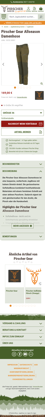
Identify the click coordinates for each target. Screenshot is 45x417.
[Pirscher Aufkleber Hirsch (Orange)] (34, 276)
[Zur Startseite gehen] (11, 9)
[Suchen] (41, 16)
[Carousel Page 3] (17, 306)
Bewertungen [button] (9, 236)
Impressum (13, 365)
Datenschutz (26, 365)
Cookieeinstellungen (22, 379)
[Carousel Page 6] (25, 306)
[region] (22, 66)
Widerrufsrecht (21, 368)
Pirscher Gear (11, 291)
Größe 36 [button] (8, 113)
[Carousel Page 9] (35, 306)
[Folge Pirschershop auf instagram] (14, 354)
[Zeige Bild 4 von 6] (24, 88)
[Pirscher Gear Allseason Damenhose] (22, 64)
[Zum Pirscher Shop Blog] (31, 354)
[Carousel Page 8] (31, 306)
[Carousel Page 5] (23, 306)
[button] (22, 171)
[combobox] (23, 16)
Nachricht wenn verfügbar (22, 123)
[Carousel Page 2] (13, 306)
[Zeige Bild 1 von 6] (15, 88)
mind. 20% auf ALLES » (33, 23)
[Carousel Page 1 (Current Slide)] (11, 306)
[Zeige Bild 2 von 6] (18, 88)
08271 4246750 (23, 2)
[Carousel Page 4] (19, 306)
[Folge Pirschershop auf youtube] (25, 354)
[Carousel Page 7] (29, 306)
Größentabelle (7, 118)
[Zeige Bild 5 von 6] (27, 88)
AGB (36, 365)
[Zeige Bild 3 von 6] (21, 88)
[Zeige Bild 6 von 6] (30, 88)
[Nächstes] (42, 64)
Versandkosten (22, 97)
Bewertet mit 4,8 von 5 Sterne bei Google (23, 151)
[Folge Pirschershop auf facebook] (20, 354)
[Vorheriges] (3, 64)
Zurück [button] (6, 27)
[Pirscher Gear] (39, 95)
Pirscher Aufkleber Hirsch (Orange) (34, 292)
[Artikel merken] (40, 283)
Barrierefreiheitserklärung (21, 376)
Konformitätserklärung (21, 372)
